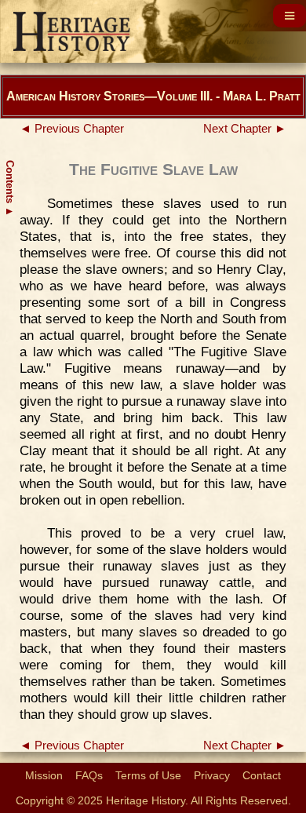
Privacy (212, 775)
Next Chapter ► (244, 128)
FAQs (89, 775)
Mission (44, 775)
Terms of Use (148, 775)
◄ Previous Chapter (72, 128)
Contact (261, 775)
